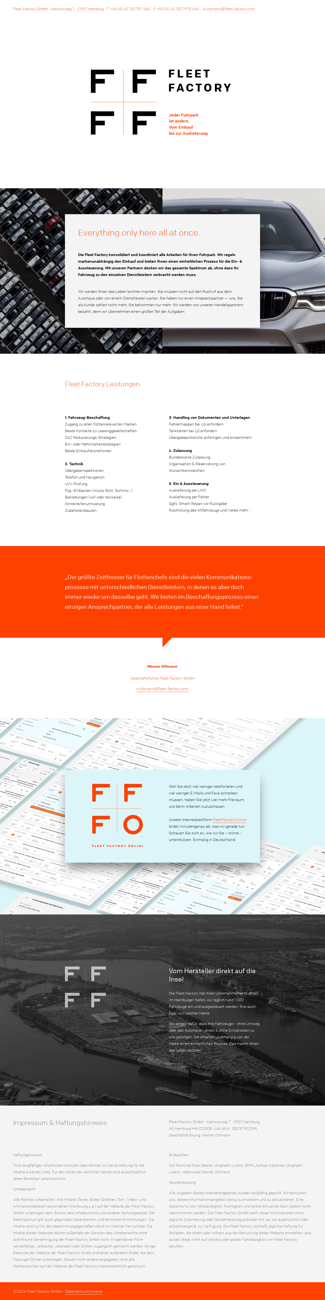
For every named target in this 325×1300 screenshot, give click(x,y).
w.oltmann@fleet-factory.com (229, 8)
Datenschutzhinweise (84, 1291)
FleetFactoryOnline (229, 819)
